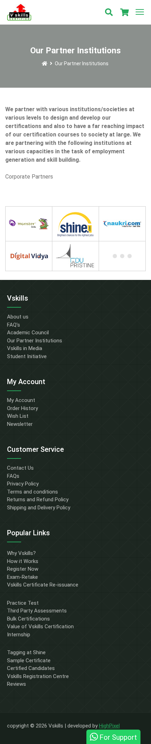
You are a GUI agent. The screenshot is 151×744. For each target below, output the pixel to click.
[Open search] (109, 12)
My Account (21, 400)
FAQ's (13, 325)
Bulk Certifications (28, 619)
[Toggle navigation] (140, 12)
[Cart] (124, 12)
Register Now (22, 569)
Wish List (17, 416)
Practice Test (23, 603)
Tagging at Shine (26, 652)
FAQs (13, 476)
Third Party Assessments (37, 611)
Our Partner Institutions (82, 63)
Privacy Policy (23, 484)
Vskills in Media (24, 348)
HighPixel (109, 726)
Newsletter (20, 424)
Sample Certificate (29, 660)
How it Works (22, 561)
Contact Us (20, 468)
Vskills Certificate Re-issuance (42, 585)
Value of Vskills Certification (40, 626)
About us (17, 317)
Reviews (16, 684)
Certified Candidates (31, 668)
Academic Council (28, 332)
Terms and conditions (32, 492)
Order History (22, 408)
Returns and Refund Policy (37, 499)
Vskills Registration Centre (38, 676)
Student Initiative (27, 356)
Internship (18, 634)
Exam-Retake (22, 577)
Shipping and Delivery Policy (38, 507)
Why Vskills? (21, 553)
